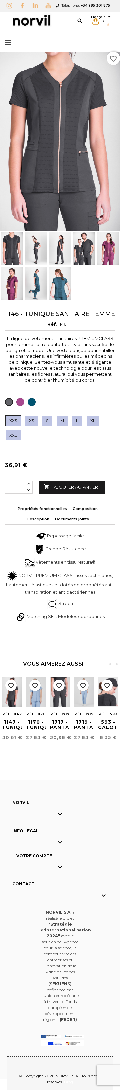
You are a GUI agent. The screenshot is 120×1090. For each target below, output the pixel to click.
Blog (68, 1081)
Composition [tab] (85, 508)
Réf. (52, 324)
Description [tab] (38, 519)
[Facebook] (24, 5)
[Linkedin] (37, 5)
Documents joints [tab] (72, 519)
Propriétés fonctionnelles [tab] (42, 508)
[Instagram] (11, 5)
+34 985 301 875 (95, 5)
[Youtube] (50, 5)
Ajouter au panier (71, 487)
